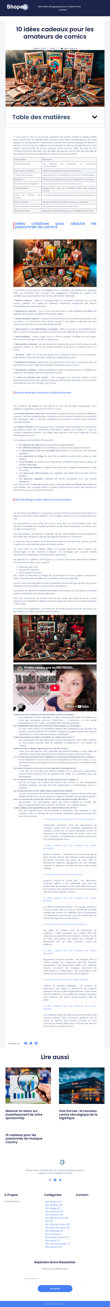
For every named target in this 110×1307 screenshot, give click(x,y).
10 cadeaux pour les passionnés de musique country (68, 819)
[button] (94, 8)
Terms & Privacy (12, 1201)
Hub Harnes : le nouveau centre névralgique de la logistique (78, 1114)
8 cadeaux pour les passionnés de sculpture (64, 924)
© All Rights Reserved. (55, 1304)
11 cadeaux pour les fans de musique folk (62, 874)
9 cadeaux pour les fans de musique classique (65, 979)
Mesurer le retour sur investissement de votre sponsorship (24, 1114)
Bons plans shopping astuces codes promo (59, 6)
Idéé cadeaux (70, 48)
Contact (63, 9)
